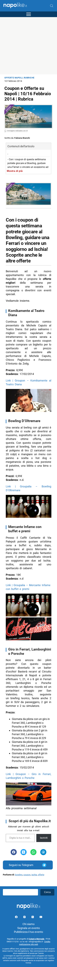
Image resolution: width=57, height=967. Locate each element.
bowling (18, 874)
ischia (34, 874)
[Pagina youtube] (41, 917)
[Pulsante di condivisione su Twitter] (24, 852)
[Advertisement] (28, 45)
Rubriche (29, 77)
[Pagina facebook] (16, 917)
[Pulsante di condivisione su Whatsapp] (33, 852)
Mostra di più (15, 171)
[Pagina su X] (33, 917)
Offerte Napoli (13, 77)
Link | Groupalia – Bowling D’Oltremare (28, 488)
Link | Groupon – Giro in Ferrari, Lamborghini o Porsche (28, 775)
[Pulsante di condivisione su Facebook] (14, 852)
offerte (41, 874)
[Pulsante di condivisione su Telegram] (43, 852)
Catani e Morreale (37, 939)
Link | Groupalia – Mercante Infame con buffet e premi (28, 587)
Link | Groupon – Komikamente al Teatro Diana (28, 382)
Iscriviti (44, 837)
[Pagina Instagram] (25, 917)
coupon (27, 874)
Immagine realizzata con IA (17, 131)
